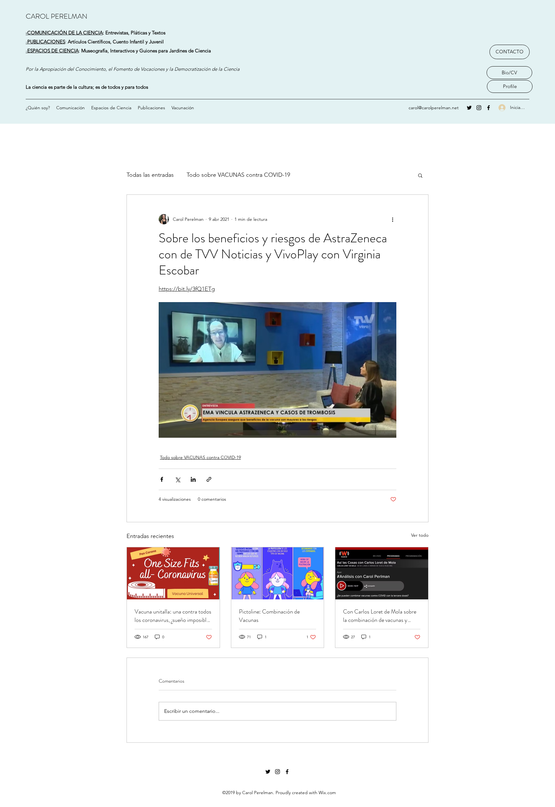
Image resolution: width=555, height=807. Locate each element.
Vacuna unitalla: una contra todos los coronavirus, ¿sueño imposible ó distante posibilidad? (173, 615)
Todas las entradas (150, 174)
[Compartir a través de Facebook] (162, 479)
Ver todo (419, 535)
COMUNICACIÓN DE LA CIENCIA (65, 33)
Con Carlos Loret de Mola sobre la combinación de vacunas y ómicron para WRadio (379, 615)
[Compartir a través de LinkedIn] (193, 479)
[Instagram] (479, 107)
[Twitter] (469, 107)
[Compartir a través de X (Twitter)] (177, 479)
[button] (420, 175)
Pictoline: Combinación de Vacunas (269, 615)
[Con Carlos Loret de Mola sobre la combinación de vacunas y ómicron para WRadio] (381, 573)
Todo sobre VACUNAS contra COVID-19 (238, 174)
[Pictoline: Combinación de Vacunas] (277, 573)
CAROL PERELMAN (56, 16)
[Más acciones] (392, 219)
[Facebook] (488, 107)
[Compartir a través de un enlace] (209, 479)
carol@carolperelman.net (434, 108)
